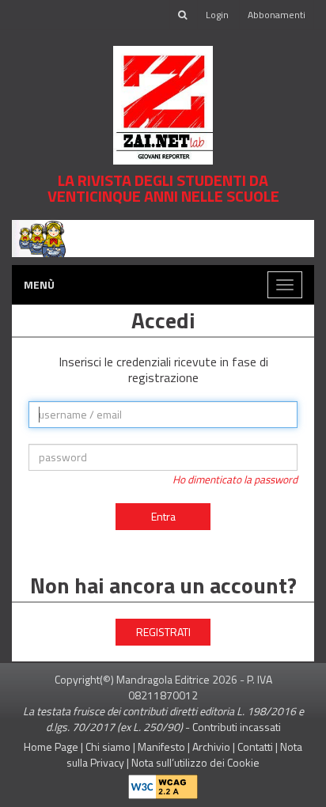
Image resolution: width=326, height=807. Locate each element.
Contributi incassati (236, 726)
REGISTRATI (163, 631)
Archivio (211, 746)
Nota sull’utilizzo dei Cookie (195, 762)
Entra (163, 516)
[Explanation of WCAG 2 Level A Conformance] (163, 783)
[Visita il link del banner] (163, 237)
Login (217, 14)
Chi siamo (108, 746)
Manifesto (161, 746)
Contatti (255, 746)
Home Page (51, 746)
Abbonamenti (276, 14)
